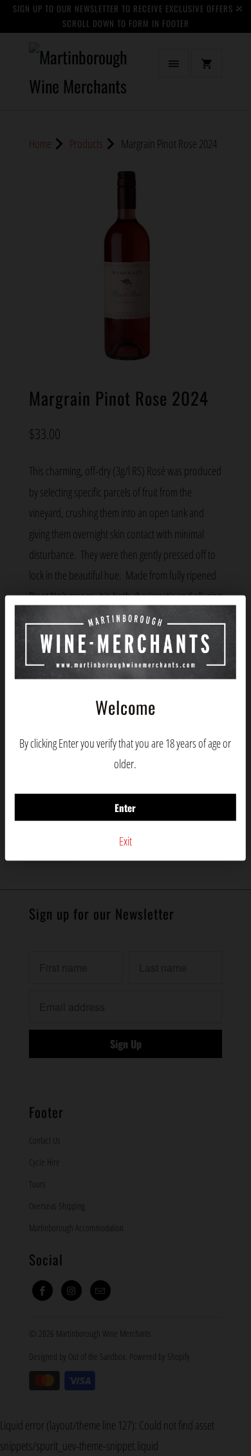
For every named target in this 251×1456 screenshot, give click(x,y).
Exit (125, 840)
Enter (125, 807)
